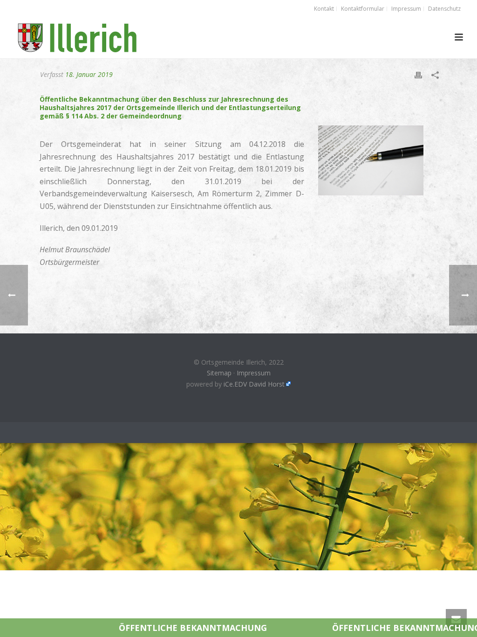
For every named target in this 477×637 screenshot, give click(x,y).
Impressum (254, 372)
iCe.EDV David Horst (254, 384)
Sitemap (219, 372)
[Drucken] (418, 74)
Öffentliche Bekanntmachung (143, 627)
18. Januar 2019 (89, 74)
